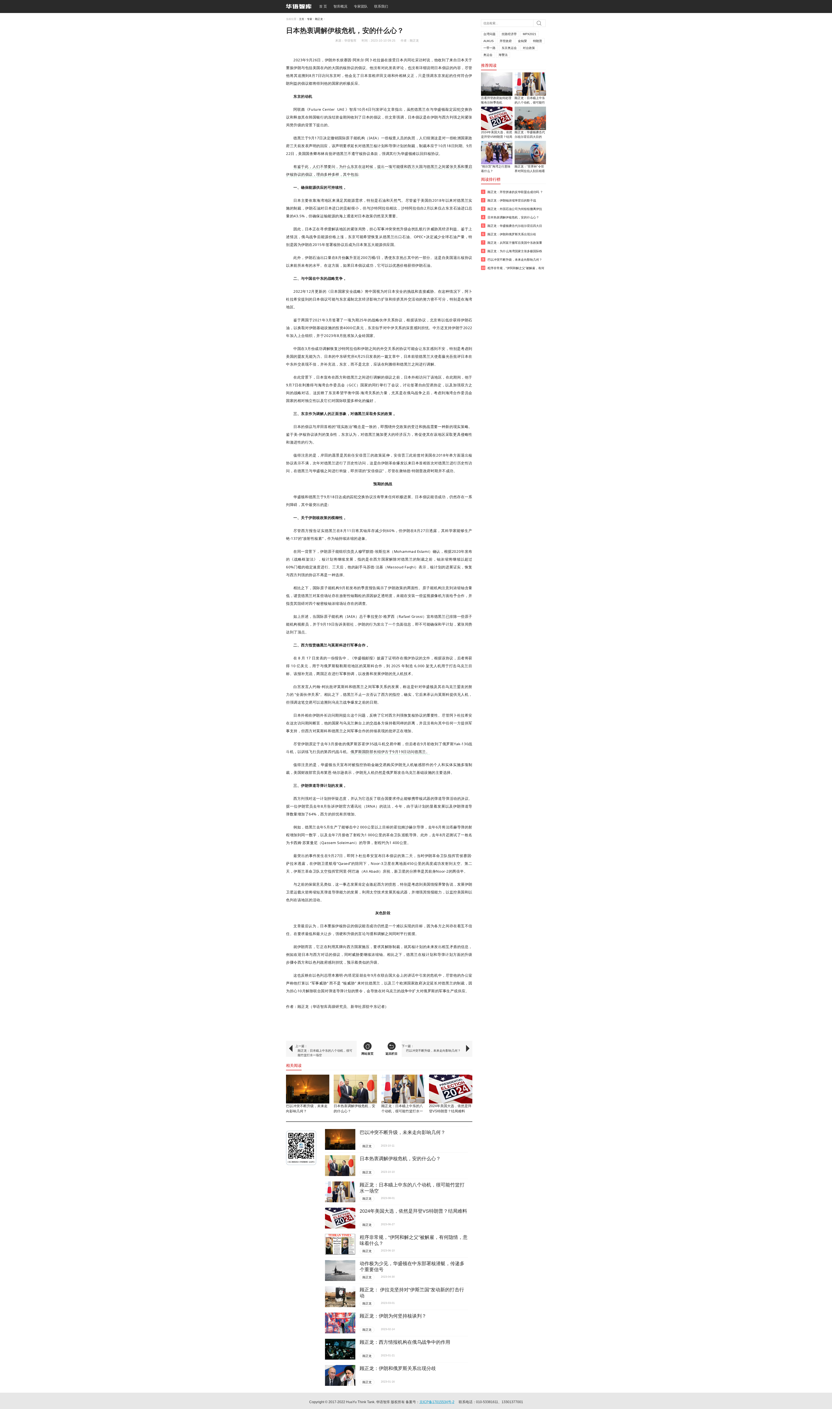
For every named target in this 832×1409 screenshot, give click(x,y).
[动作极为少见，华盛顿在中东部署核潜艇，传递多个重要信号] (340, 1270)
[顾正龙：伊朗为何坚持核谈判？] (340, 1323)
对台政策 (529, 48)
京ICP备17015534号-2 (436, 1402)
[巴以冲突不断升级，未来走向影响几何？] (307, 1089)
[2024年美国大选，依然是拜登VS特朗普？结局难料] (450, 1089)
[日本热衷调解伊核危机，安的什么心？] (355, 1089)
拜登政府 (506, 41)
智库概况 (340, 6)
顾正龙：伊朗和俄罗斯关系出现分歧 (398, 1368)
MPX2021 (529, 34)
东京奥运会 (509, 48)
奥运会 (487, 55)
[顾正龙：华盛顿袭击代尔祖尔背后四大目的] (530, 118)
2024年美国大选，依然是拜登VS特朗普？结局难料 (413, 1211)
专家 (309, 19)
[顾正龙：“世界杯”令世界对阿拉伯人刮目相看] (530, 152)
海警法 (503, 55)
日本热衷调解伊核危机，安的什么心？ (400, 1158)
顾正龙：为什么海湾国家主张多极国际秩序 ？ (515, 253)
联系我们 (381, 6)
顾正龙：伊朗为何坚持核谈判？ (393, 1316)
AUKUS (488, 41)
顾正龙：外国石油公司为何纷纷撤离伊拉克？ (515, 211)
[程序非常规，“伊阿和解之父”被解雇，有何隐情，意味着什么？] (340, 1244)
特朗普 (537, 41)
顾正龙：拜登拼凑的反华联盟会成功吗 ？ (515, 192)
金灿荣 (522, 41)
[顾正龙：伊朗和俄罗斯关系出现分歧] (340, 1375)
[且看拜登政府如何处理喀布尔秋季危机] (496, 84)
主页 (301, 19)
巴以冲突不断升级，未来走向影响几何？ (433, 1050)
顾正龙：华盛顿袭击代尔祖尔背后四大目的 (515, 228)
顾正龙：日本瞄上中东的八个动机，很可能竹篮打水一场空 (325, 1053)
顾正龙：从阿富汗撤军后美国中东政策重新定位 (515, 245)
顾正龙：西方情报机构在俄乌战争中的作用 (405, 1342)
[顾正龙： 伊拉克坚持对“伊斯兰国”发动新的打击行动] (340, 1296)
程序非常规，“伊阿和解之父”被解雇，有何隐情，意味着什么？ (516, 270)
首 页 (323, 6)
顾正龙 (319, 19)
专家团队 (361, 6)
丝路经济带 (509, 34)
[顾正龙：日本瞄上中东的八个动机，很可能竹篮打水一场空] (403, 1089)
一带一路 (489, 48)
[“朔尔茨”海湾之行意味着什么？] (496, 152)
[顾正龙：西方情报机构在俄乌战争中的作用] (340, 1349)
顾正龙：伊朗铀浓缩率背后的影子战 (512, 200)
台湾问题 (489, 34)
